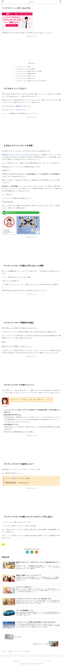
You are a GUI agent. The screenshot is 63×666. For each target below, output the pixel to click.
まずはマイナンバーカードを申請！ (26, 69)
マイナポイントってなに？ (24, 66)
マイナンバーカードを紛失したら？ (26, 78)
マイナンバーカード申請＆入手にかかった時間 (29, 71)
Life (4, 544)
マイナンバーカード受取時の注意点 (26, 73)
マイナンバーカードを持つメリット (26, 76)
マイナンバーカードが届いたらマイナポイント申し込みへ (32, 80)
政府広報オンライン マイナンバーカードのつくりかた (18, 154)
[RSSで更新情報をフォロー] (36, 552)
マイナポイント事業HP (14, 106)
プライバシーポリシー (46, 661)
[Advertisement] (31, 48)
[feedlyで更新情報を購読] (31, 552)
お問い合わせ (16, 661)
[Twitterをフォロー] (27, 552)
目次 (29, 63)
